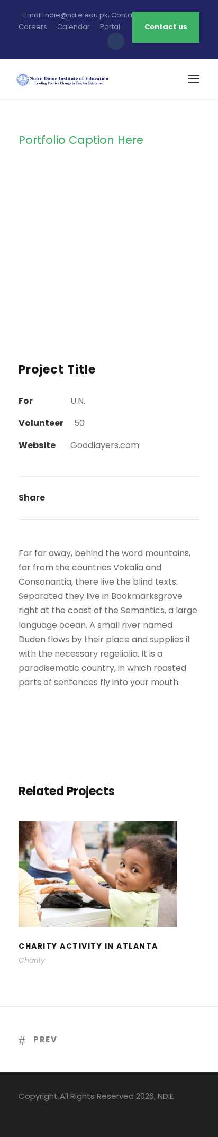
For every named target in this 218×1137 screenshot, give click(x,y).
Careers (33, 27)
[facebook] (22, 1111)
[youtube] (59, 1111)
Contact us (165, 27)
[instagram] (78, 1111)
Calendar (73, 27)
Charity (32, 960)
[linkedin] (41, 1111)
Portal (110, 27)
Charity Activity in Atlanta (109, 888)
